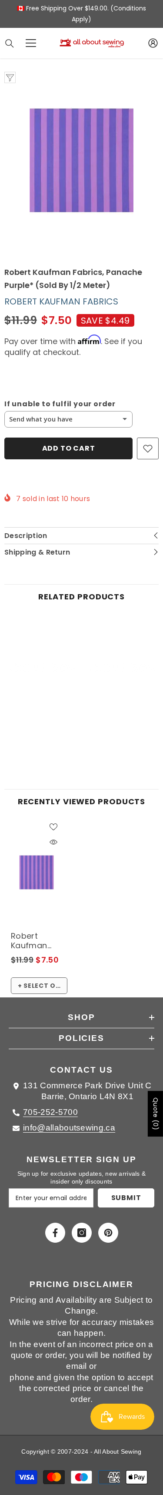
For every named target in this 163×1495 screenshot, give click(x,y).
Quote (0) (155, 1113)
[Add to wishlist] (148, 448)
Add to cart (68, 448)
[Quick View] (53, 842)
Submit (126, 1198)
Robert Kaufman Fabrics (61, 301)
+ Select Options (42, 985)
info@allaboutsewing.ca (69, 1127)
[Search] (9, 43)
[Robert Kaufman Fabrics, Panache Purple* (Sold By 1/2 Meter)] (36, 872)
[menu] (31, 43)
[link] (42, 736)
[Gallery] (81, 160)
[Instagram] (82, 1233)
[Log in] (153, 43)
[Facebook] (55, 1233)
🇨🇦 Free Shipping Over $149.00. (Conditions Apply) (81, 13)
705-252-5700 (50, 1112)
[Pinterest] (108, 1233)
